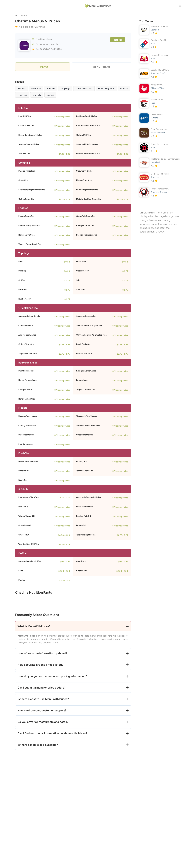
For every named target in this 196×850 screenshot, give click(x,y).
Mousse (124, 88)
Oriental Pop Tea (84, 88)
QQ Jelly (37, 94)
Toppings (65, 88)
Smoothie (36, 88)
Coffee (50, 94)
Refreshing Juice (106, 88)
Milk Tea (21, 88)
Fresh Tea (22, 94)
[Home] (16, 15)
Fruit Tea (51, 88)
